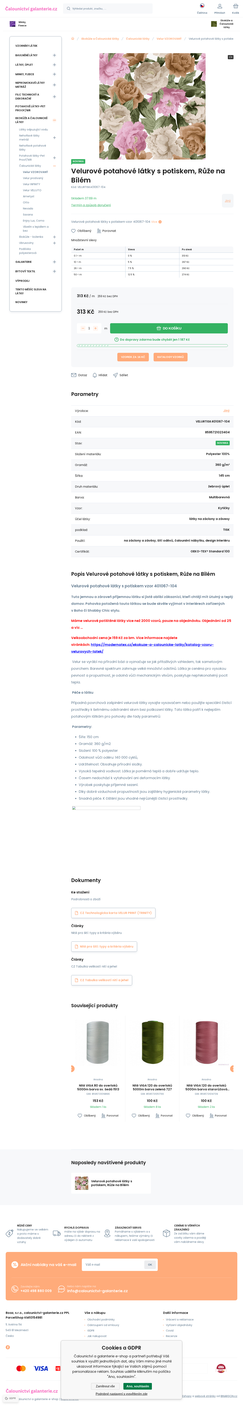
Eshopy (187, 1396)
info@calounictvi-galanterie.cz (97, 1291)
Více (154, 222)
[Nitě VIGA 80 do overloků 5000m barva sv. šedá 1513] (98, 1043)
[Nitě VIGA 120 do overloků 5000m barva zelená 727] (152, 1043)
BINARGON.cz (229, 1396)
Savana (28, 214)
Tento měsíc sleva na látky (30, 291)
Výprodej (22, 281)
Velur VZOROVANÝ (169, 39)
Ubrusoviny (26, 243)
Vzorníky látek (26, 46)
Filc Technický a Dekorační (27, 96)
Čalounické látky (137, 39)
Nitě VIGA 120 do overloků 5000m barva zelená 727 (152, 1087)
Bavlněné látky (26, 55)
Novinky (21, 302)
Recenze (171, 1336)
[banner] (31, 9)
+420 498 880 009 (36, 1290)
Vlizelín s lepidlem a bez (36, 229)
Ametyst (28, 196)
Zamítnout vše (105, 1386)
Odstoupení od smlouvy (103, 1325)
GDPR (90, 1330)
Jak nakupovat (97, 1336)
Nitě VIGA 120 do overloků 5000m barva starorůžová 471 (206, 1087)
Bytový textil (25, 271)
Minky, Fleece (24, 74)
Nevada (28, 208)
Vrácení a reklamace (180, 1319)
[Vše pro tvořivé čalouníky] (72, 38)
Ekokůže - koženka (31, 237)
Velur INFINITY (31, 184)
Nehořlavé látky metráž (29, 137)
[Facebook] (8, 1347)
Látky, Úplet (24, 65)
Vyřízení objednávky (179, 1325)
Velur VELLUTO (32, 190)
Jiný (228, 201)
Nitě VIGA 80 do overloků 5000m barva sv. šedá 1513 (98, 1087)
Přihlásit (150, 1264)
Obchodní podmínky (101, 1319)
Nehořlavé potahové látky (32, 148)
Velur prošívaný (33, 178)
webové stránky (205, 1396)
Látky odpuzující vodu (33, 129)
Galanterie (23, 262)
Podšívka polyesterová (27, 251)
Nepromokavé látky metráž (30, 85)
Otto (26, 202)
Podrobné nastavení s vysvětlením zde (122, 1394)
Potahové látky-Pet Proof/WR (30, 108)
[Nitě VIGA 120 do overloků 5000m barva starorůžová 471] (206, 1043)
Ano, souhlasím (137, 1386)
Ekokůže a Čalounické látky (100, 39)
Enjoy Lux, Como (33, 221)
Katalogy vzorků (170, 357)
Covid (170, 1330)
